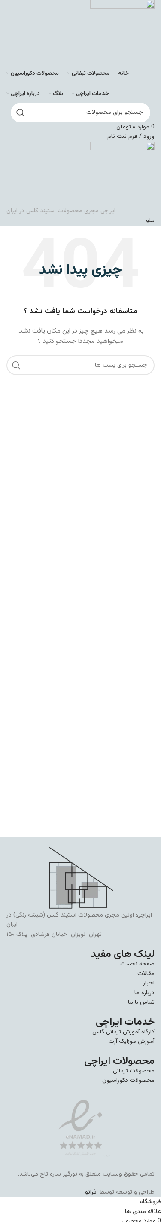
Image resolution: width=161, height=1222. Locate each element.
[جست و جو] (20, 112)
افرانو (91, 1192)
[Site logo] (122, 32)
